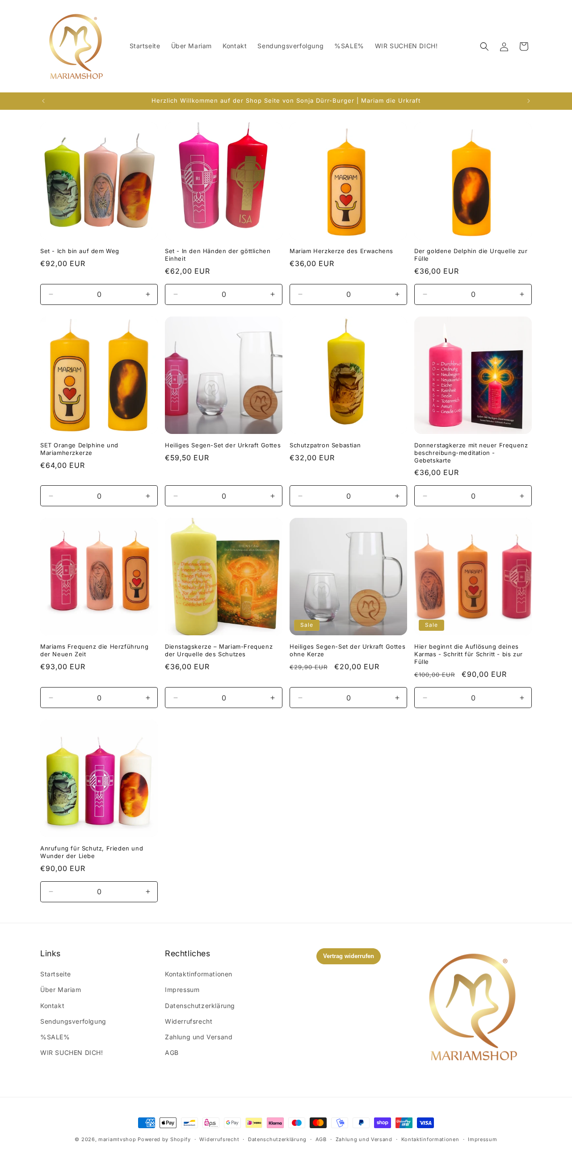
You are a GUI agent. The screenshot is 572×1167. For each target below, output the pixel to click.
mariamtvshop (117, 1139)
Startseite (55, 974)
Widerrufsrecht (188, 1021)
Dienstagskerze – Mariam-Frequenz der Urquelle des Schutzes (219, 650)
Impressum (182, 989)
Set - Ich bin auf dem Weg (79, 250)
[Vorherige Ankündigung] (43, 100)
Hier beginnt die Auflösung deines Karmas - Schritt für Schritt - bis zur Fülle (468, 654)
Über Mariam (60, 989)
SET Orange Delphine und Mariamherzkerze (79, 449)
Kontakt (52, 1005)
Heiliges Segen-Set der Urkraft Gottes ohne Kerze (347, 650)
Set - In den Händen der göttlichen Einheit (217, 254)
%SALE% (55, 1037)
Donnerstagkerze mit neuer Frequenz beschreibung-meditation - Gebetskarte (471, 453)
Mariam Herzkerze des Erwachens (341, 250)
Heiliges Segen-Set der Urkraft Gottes (223, 445)
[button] (484, 46)
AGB (172, 1052)
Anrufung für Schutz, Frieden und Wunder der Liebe (91, 852)
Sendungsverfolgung (73, 1021)
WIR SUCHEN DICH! (71, 1052)
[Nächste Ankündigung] (528, 100)
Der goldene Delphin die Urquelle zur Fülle (471, 254)
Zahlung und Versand (198, 1037)
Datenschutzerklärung (200, 1005)
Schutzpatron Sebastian (325, 445)
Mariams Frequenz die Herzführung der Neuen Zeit (94, 650)
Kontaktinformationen (198, 974)
